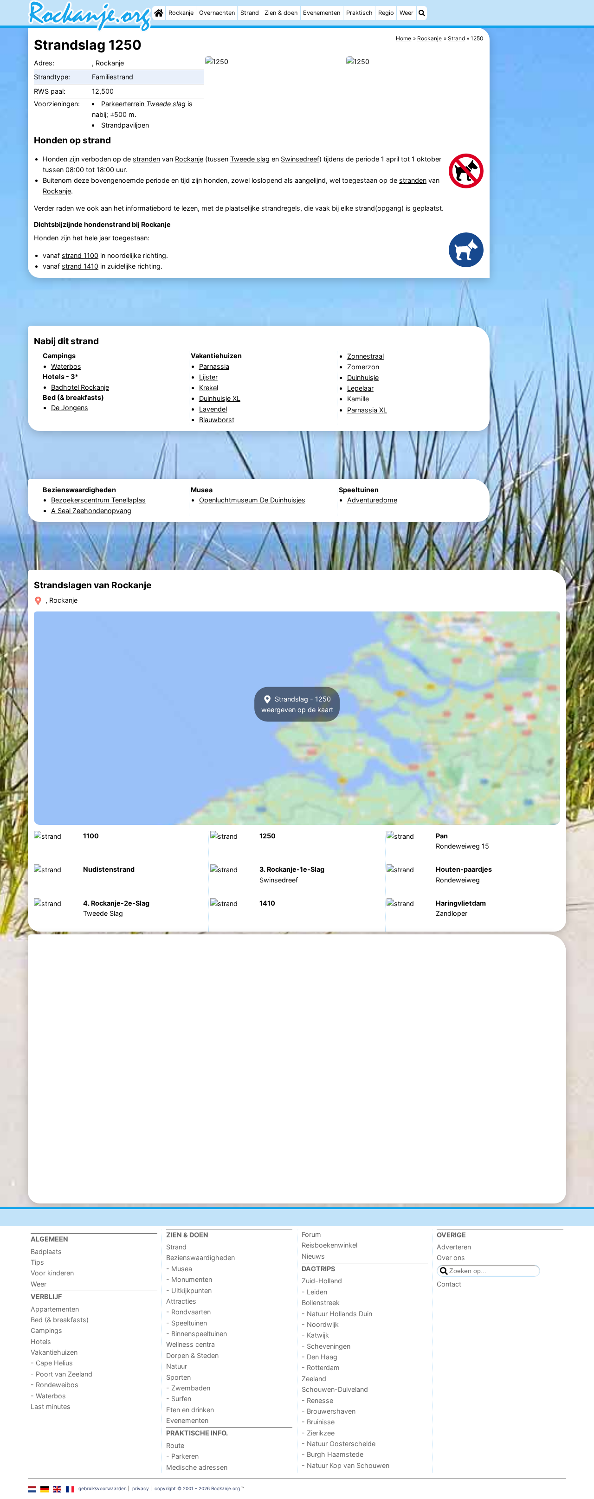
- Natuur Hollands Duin (337, 1314)
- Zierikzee (318, 1433)
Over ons (451, 1257)
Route (175, 1445)
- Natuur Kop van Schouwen (345, 1465)
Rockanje (181, 12)
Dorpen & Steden (192, 1355)
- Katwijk (315, 1335)
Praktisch (359, 12)
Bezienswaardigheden (200, 1257)
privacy (140, 1488)
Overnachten (217, 12)
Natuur (176, 1366)
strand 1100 (80, 255)
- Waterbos (48, 1396)
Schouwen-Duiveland (335, 1389)
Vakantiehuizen (54, 1352)
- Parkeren (182, 1456)
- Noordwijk (320, 1324)
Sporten (178, 1377)
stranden (146, 159)
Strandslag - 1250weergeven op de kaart (297, 704)
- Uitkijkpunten (189, 1290)
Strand (249, 12)
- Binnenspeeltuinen (196, 1334)
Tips (37, 1262)
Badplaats (46, 1251)
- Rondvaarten (188, 1312)
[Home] (158, 13)
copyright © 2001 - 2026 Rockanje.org (197, 1488)
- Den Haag (319, 1357)
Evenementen (321, 12)
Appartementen (55, 1309)
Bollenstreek (321, 1302)
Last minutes (51, 1406)
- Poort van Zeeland (61, 1374)
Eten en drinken (190, 1410)
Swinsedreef (300, 159)
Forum (311, 1234)
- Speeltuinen (186, 1323)
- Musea (179, 1269)
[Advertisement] (529, 241)
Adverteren (454, 1247)
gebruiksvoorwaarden (102, 1488)
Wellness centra (190, 1344)
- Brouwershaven (328, 1411)
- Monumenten (189, 1279)
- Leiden (314, 1292)
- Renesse (317, 1400)
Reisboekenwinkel (329, 1245)
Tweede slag (250, 159)
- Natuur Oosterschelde (338, 1444)
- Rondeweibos (54, 1385)
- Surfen (178, 1398)
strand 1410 (80, 266)
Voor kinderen (52, 1273)
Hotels (41, 1341)
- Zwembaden (188, 1388)
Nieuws (313, 1256)
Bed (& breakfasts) (60, 1320)
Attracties (181, 1301)
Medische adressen (196, 1467)
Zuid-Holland (322, 1281)
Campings (46, 1330)
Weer (406, 12)
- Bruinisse (318, 1422)
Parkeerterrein (143, 104)
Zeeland (314, 1379)
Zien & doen (281, 12)
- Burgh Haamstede (332, 1454)
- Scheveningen (326, 1346)
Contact (449, 1284)
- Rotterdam (321, 1367)
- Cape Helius (52, 1363)
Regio (386, 12)
